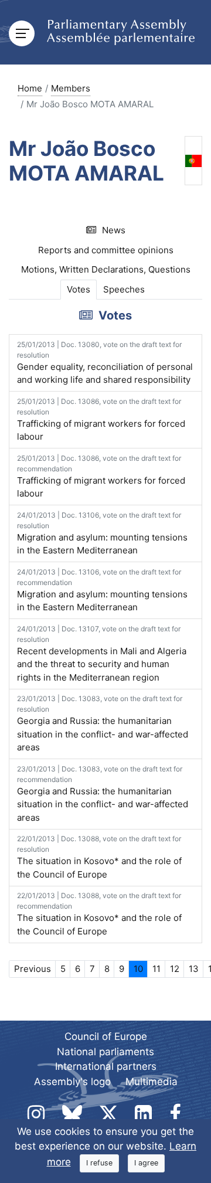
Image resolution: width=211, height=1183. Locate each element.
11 (156, 968)
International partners (105, 1066)
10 (138, 968)
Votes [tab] (78, 289)
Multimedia (151, 1081)
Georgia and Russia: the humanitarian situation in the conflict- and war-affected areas (102, 723)
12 (174, 968)
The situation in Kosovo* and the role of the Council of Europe (99, 857)
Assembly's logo (72, 1081)
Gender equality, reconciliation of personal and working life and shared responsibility (105, 363)
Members (70, 88)
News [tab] (113, 230)
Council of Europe (105, 1036)
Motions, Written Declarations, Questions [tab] (105, 269)
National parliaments (105, 1052)
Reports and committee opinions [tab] (105, 250)
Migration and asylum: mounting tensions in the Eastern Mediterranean (102, 533)
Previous (32, 968)
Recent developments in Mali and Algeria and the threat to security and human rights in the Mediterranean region (101, 653)
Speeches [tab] (124, 289)
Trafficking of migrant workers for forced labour (101, 420)
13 (194, 968)
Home (30, 88)
